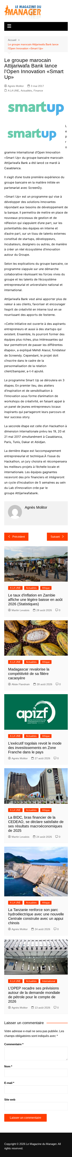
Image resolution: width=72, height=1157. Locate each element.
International (48, 981)
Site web (9, 1099)
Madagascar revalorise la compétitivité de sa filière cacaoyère (28, 673)
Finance (38, 90)
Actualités (26, 90)
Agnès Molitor (16, 86)
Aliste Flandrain (21, 684)
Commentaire (13, 1044)
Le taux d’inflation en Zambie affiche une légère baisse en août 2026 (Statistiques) (35, 599)
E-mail (9, 1082)
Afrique (46, 588)
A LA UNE (13, 90)
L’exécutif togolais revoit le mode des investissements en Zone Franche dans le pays (34, 747)
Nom (8, 1066)
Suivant (55, 536)
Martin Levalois (20, 610)
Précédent (18, 536)
